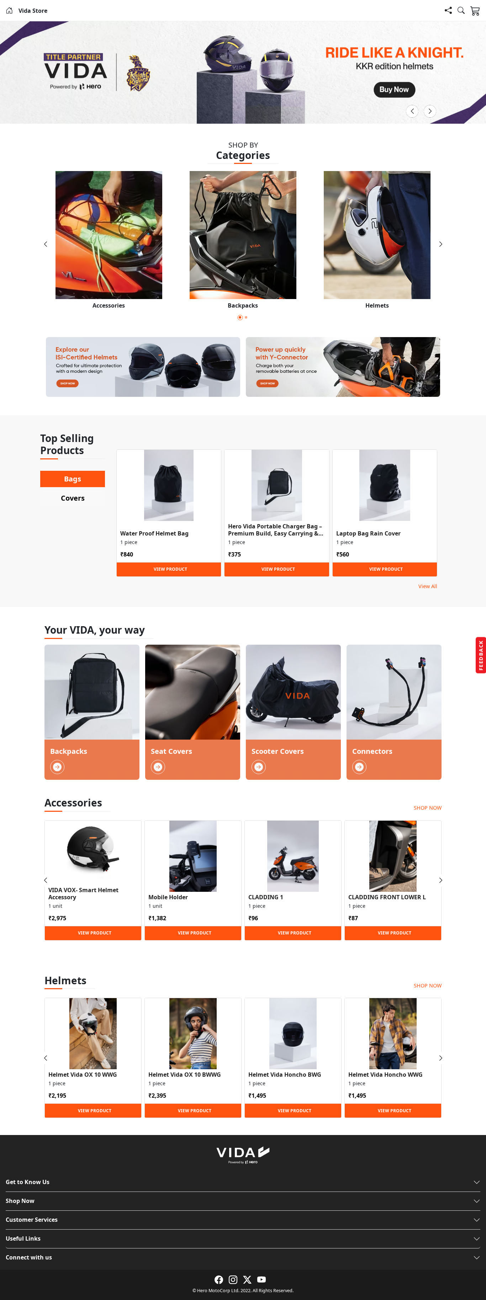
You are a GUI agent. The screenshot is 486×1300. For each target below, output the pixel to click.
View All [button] (427, 586)
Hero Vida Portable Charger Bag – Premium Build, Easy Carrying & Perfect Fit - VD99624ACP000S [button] (275, 530)
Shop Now (20, 1201)
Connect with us (29, 1257)
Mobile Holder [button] (168, 897)
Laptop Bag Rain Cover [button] (368, 533)
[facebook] (219, 1279)
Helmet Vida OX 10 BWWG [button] (184, 1074)
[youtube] (261, 1279)
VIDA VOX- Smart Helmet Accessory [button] (83, 893)
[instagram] (233, 1279)
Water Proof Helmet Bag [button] (154, 533)
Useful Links (23, 1238)
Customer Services (32, 1220)
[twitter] (247, 1279)
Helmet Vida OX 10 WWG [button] (82, 1074)
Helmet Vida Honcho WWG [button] (385, 1074)
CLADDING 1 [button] (265, 897)
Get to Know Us (27, 1182)
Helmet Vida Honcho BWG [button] (284, 1074)
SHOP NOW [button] (428, 807)
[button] (9, 11)
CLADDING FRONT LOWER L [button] (387, 897)
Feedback (480, 655)
